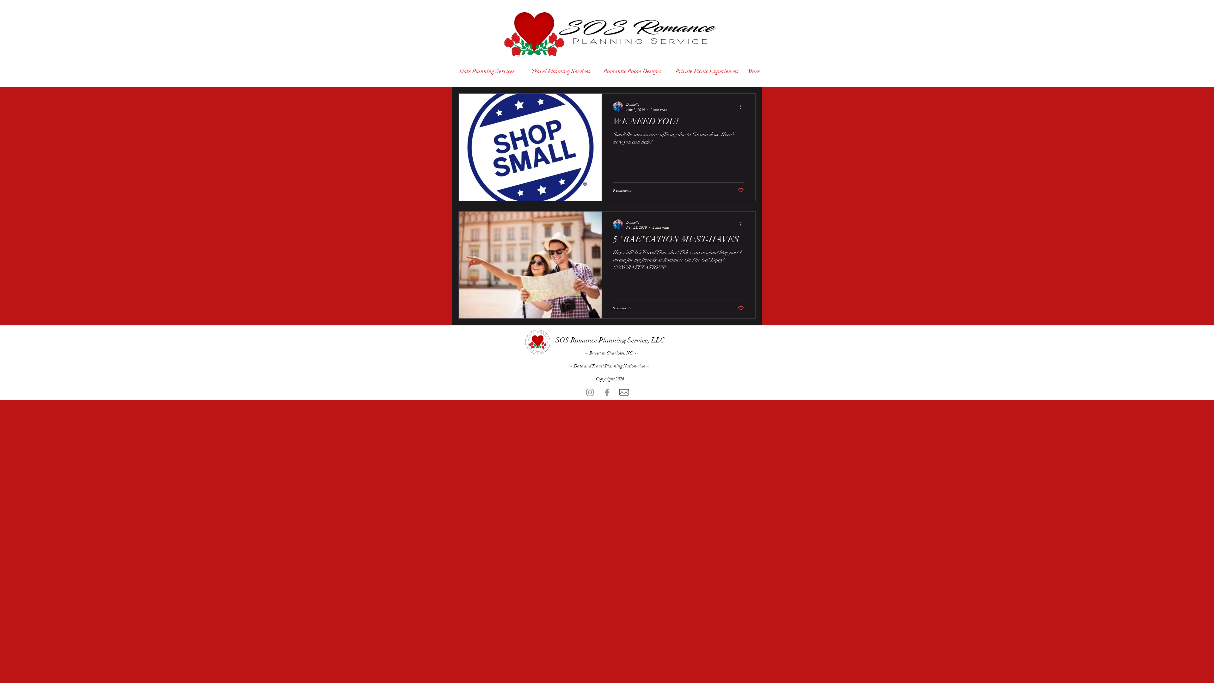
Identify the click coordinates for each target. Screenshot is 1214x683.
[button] (741, 573)
